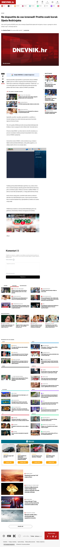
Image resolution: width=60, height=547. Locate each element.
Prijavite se (22, 277)
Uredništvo (5, 541)
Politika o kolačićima (40, 541)
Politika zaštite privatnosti (30, 541)
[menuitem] (52, 2)
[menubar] (52, 2)
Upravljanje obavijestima (9, 544)
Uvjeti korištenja (21, 541)
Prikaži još (20, 526)
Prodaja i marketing (12, 541)
